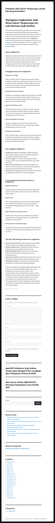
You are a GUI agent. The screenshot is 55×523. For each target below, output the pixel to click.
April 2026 (10, 470)
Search (7, 400)
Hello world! (25, 448)
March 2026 (10, 472)
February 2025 (11, 497)
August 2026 (10, 462)
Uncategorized (11, 511)
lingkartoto (9, 42)
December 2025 (11, 478)
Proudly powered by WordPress (40, 518)
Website (8, 341)
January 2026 (11, 476)
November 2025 (11, 480)
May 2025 (10, 492)
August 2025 (10, 486)
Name (8, 327)
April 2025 (10, 493)
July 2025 (9, 488)
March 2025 (10, 495)
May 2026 (10, 468)
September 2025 (11, 484)
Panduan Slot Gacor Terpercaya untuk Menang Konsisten (19, 518)
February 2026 (11, 474)
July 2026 (9, 464)
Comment (9, 306)
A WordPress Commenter (13, 448)
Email (8, 334)
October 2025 (11, 482)
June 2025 (10, 490)
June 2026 (10, 466)
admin (9, 288)
